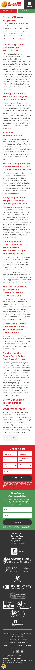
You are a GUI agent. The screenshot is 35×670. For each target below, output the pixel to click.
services (17, 31)
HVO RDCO (8, 645)
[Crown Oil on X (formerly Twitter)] (13, 651)
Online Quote (8, 11)
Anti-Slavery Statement (23, 634)
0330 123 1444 (26, 11)
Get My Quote (17, 478)
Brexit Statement (17, 637)
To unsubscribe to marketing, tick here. (13, 486)
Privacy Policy (24, 527)
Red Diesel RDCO (12, 643)
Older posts (10, 438)
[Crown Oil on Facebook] (17, 651)
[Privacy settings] (3, 666)
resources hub (13, 33)
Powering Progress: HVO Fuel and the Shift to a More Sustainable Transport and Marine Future (15, 247)
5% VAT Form (17, 645)
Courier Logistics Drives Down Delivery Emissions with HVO (15, 356)
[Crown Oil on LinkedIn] (22, 651)
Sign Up (17, 522)
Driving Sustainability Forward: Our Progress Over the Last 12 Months (16, 96)
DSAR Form (27, 645)
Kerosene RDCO (23, 643)
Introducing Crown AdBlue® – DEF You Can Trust (13, 47)
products (6, 31)
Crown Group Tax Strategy (18, 640)
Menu (29, 6)
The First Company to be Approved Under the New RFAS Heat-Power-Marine (17, 166)
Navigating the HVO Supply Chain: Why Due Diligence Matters (15, 200)
